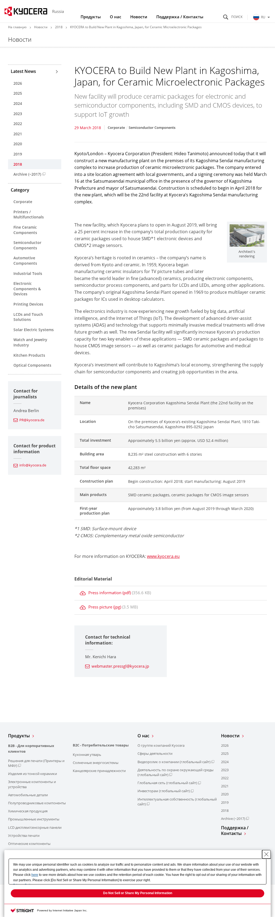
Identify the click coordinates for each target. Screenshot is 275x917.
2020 (17, 143)
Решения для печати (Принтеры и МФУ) (36, 763)
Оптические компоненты (29, 843)
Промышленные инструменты (33, 819)
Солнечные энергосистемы (95, 762)
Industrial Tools (27, 273)
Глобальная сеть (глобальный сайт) (167, 782)
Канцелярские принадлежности (99, 770)
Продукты (91, 16)
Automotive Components (25, 260)
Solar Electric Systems (33, 329)
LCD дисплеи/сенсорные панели (34, 827)
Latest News (23, 71)
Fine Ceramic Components (25, 230)
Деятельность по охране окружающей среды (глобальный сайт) (176, 772)
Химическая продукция (28, 811)
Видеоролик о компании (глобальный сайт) (174, 761)
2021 (17, 133)
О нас (115, 16)
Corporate (22, 201)
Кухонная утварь (87, 754)
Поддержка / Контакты (179, 16)
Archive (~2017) (27, 174)
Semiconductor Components (27, 245)
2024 (17, 103)
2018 (59, 27)
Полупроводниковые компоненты (37, 803)
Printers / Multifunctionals (28, 214)
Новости (138, 16)
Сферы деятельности (155, 753)
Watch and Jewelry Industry (30, 342)
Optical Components (32, 365)
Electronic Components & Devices (27, 288)
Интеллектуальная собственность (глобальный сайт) (177, 801)
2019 (17, 154)
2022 (17, 123)
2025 (17, 93)
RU (263, 17)
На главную (17, 27)
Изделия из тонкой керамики (32, 773)
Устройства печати (23, 835)
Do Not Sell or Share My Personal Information (137, 893)
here (34, 875)
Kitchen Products (29, 355)
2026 (17, 83)
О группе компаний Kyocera (161, 745)
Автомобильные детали (28, 794)
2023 (17, 113)
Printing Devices (28, 304)
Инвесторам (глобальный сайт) (164, 790)
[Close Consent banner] (266, 854)
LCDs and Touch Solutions (28, 317)
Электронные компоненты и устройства (32, 784)
